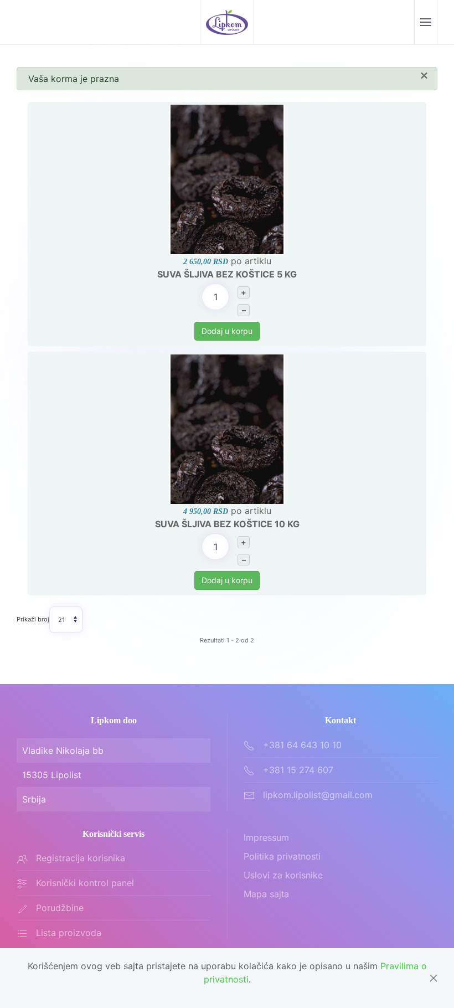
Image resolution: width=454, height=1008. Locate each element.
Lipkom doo (114, 720)
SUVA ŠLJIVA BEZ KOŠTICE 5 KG (227, 274)
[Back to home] (227, 22)
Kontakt (340, 720)
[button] (425, 22)
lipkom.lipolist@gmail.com (318, 794)
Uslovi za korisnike (283, 875)
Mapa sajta (266, 893)
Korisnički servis (113, 834)
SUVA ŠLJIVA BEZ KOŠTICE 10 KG (227, 523)
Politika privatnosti (282, 856)
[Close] (433, 978)
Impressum (266, 837)
